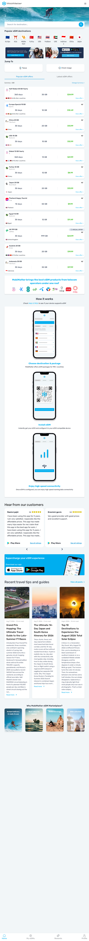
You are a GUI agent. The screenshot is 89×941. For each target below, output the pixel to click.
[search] (81, 24)
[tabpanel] (44, 178)
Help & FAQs (33, 303)
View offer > (79, 98)
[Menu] (85, 3)
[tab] (24, 76)
